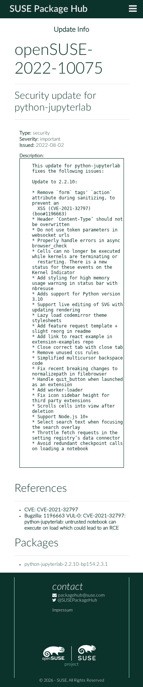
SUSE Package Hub (49, 9)
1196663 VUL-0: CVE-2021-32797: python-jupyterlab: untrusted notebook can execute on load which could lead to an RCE (74, 522)
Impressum (62, 610)
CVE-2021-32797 (57, 509)
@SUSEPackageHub (76, 600)
